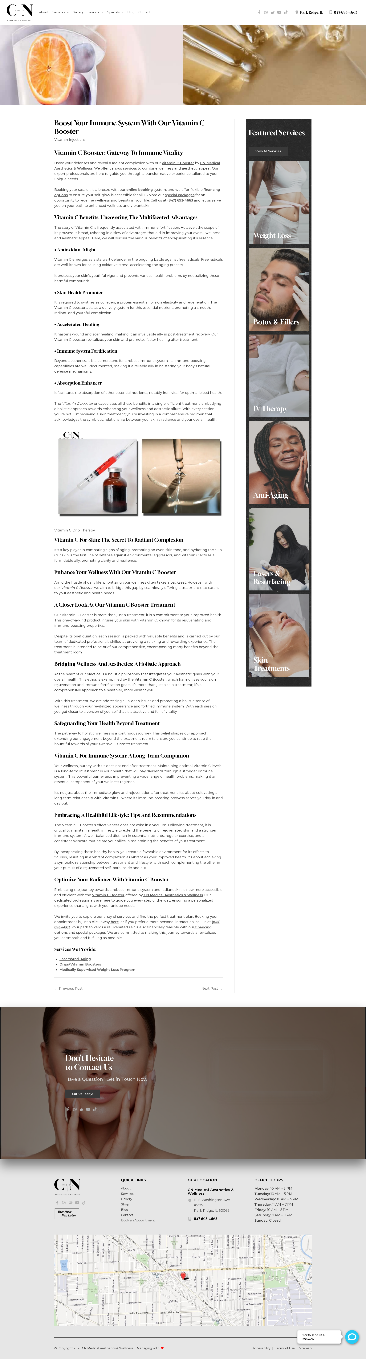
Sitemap (305, 1348)
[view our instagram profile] (266, 12)
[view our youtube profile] (279, 12)
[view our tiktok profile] (286, 12)
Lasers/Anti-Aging (75, 959)
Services (127, 1194)
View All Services (268, 151)
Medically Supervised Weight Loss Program (97, 970)
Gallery (126, 1199)
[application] (67, 12)
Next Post (211, 988)
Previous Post (69, 988)
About (126, 1188)
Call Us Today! (82, 1094)
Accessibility (261, 1348)
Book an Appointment (138, 1220)
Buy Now (67, 1213)
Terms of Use (285, 1348)
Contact (127, 1215)
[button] (268, 151)
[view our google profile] (272, 12)
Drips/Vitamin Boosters (80, 964)
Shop (125, 1204)
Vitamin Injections (70, 140)
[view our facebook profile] (259, 12)
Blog (124, 1210)
